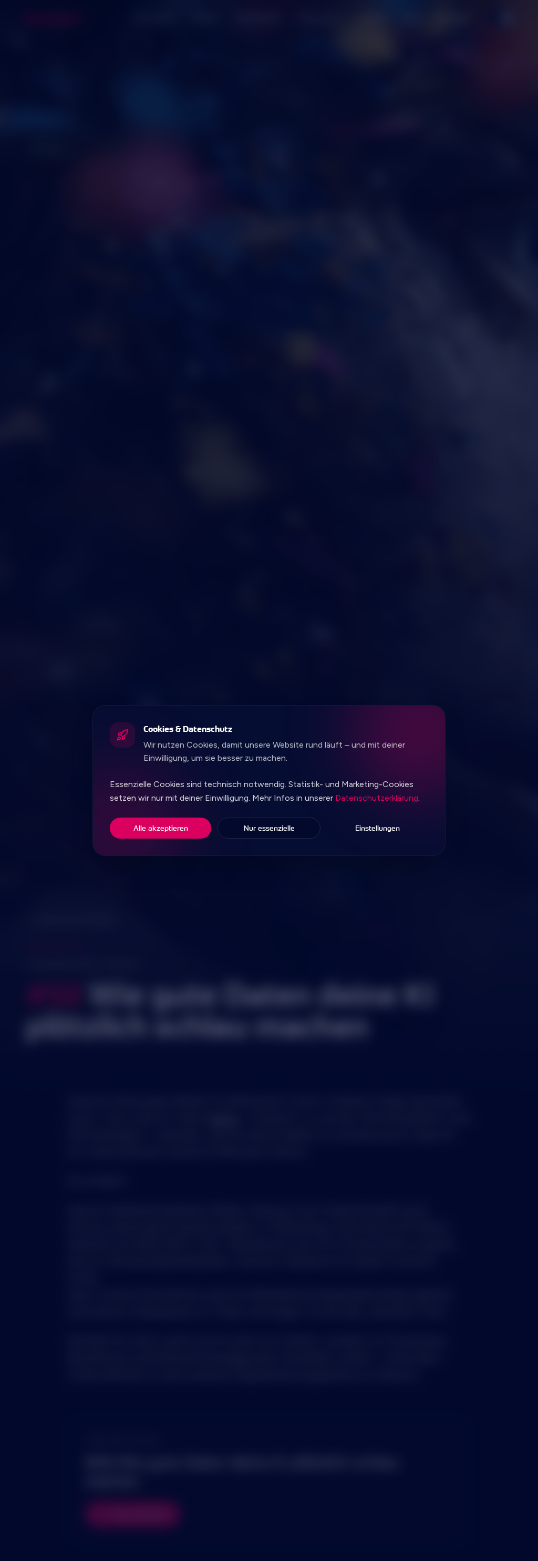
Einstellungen (377, 828)
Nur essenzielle (269, 828)
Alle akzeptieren (160, 828)
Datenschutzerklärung (376, 798)
